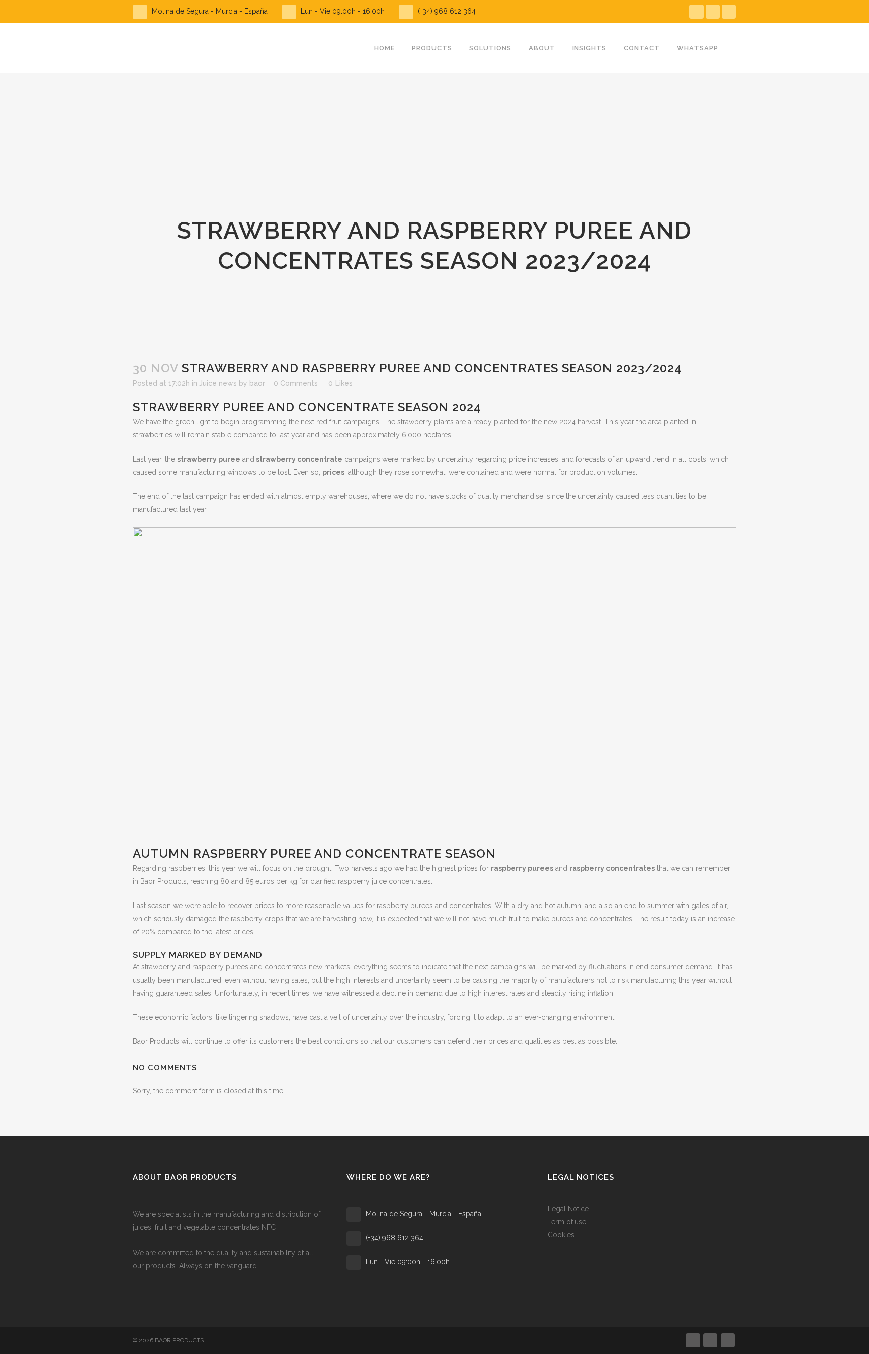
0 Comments (296, 383)
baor (257, 383)
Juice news (218, 383)
